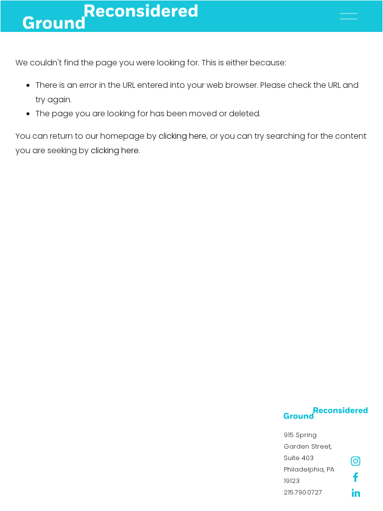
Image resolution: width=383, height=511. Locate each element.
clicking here (182, 136)
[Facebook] (356, 477)
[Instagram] (356, 461)
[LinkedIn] (356, 493)
